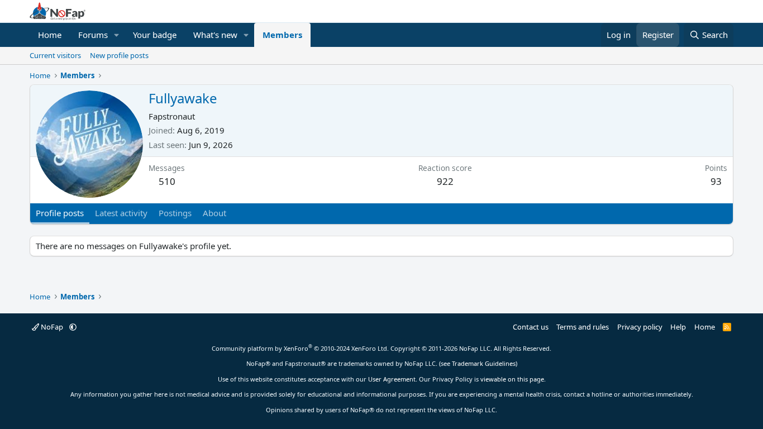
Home (49, 34)
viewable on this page (512, 379)
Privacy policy (639, 327)
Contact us (531, 327)
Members (282, 34)
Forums (93, 34)
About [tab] (214, 212)
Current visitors (55, 55)
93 (716, 181)
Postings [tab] (175, 212)
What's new (215, 34)
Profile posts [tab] (60, 212)
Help (678, 327)
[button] (117, 35)
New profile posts (119, 55)
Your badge (155, 34)
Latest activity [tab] (121, 212)
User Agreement (392, 379)
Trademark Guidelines (484, 363)
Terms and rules (582, 327)
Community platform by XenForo (300, 348)
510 (167, 181)
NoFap (52, 327)
